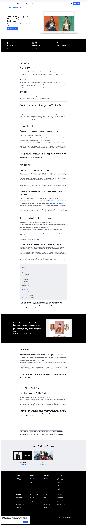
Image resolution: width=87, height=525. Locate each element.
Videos (58, 498)
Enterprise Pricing (18, 479)
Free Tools (58, 489)
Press (44, 500)
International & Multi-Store (43, 431)
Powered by (31, 482)
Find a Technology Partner (34, 481)
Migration (17, 510)
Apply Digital (50, 200)
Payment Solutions (44, 434)
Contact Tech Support (60, 500)
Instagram (69, 517)
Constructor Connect (27, 277)
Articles (58, 478)
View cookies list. (11, 519)
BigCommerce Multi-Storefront (57, 203)
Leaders (45, 497)
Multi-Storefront (26, 289)
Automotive (31, 501)
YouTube (66, 517)
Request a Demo (18, 481)
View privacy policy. (5, 519)
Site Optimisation (33, 431)
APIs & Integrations (24, 431)
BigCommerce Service (26, 291)
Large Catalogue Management (56, 431)
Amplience (33, 201)
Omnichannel (18, 501)
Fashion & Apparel (15, 7)
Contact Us (45, 507)
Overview (31, 476)
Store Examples (46, 478)
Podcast (58, 482)
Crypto (17, 505)
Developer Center (60, 501)
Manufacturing (32, 500)
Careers (45, 498)
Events (58, 485)
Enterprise (17, 508)
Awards (45, 501)
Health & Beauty (32, 497)
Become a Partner (32, 478)
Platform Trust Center (47, 504)
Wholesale (17, 500)
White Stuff (30, 112)
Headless (52, 434)
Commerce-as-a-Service (20, 504)
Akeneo (45, 201)
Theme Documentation (61, 504)
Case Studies (9, 7)
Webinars (58, 481)
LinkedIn (63, 517)
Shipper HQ (26, 281)
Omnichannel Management (34, 434)
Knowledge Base (60, 497)
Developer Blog (59, 488)
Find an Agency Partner (33, 479)
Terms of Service (46, 505)
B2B (16, 498)
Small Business (18, 507)
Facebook (60, 517)
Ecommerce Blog (60, 486)
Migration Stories (23, 434)
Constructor (64, 201)
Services (17, 478)
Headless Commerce (19, 497)
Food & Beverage (32, 498)
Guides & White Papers (61, 479)
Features (17, 476)
